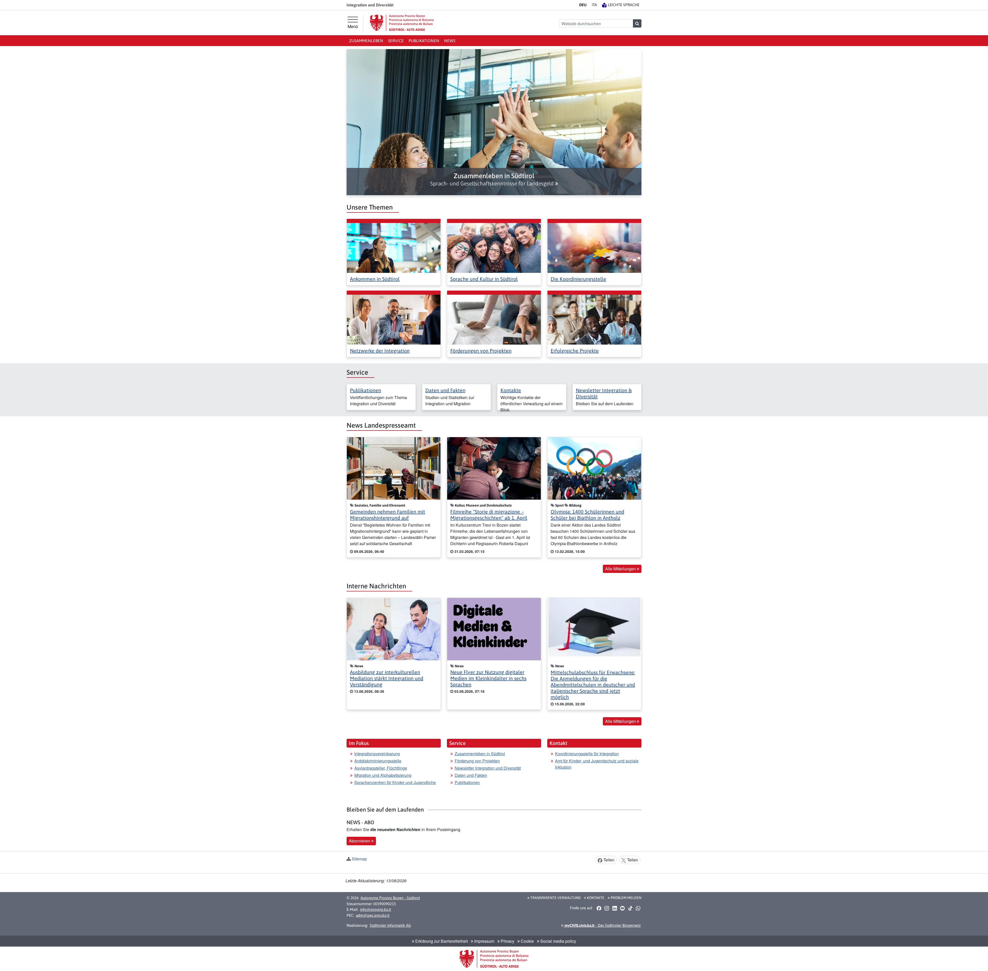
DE (583, 5)
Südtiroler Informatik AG (390, 925)
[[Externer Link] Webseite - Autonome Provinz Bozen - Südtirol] (401, 22)
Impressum (483, 941)
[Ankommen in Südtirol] (393, 247)
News (449, 40)
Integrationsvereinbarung (377, 754)
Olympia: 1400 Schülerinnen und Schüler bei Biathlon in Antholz (587, 515)
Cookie (527, 941)
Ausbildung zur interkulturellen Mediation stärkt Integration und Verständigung (386, 678)
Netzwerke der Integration (380, 351)
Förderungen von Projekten (480, 351)
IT (594, 5)
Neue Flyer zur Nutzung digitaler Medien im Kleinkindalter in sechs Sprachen (488, 678)
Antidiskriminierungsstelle (377, 761)
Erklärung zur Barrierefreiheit (441, 941)
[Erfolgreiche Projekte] (594, 319)
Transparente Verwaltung (555, 898)
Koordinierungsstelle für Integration (587, 754)
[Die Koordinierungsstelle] (594, 247)
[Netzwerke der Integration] (393, 319)
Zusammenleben (366, 40)
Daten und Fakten (445, 390)
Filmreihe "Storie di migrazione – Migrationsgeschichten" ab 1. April (488, 515)
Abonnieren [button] (360, 841)
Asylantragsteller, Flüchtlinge (380, 768)
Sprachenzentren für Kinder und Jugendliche (395, 782)
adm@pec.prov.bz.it (373, 915)
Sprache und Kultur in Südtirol (484, 279)
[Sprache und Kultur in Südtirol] (494, 247)
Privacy (507, 941)
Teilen (608, 860)
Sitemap (359, 859)
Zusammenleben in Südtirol (480, 754)
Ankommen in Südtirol (375, 279)
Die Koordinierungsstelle (578, 279)
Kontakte (510, 390)
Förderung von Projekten (477, 761)
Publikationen (424, 40)
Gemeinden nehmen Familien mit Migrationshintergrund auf (387, 515)
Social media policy (557, 941)
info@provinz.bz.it (375, 909)
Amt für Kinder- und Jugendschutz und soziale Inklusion (597, 764)
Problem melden (625, 898)
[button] (494, 179)
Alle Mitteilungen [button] (621, 569)
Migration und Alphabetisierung (382, 775)
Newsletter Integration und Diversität (488, 768)
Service (396, 40)
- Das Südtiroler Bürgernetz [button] (602, 925)
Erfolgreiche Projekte (575, 351)
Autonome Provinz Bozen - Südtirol (390, 898)
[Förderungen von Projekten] (494, 319)
